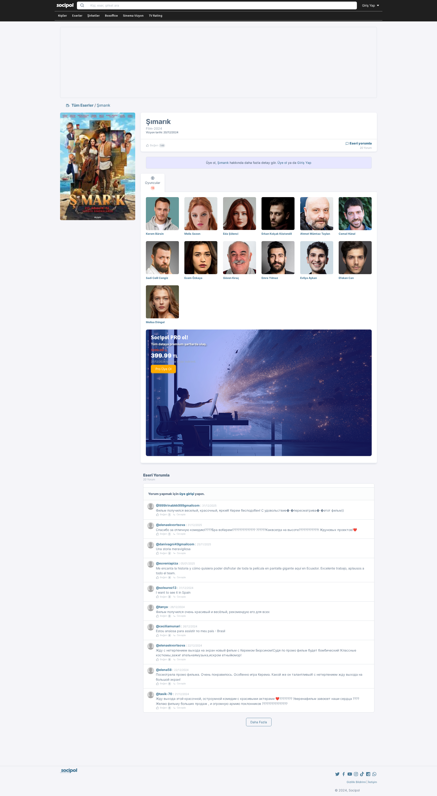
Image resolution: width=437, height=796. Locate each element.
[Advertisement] (218, 62)
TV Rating (155, 16)
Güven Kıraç (231, 278)
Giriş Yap (369, 5)
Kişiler (62, 16)
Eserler (77, 16)
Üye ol (282, 163)
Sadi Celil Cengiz (157, 278)
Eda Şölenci (230, 233)
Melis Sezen (192, 233)
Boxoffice (111, 16)
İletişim (372, 782)
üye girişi (186, 494)
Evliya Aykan (308, 278)
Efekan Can (346, 278)
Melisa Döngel (155, 322)
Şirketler (93, 16)
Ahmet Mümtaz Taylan (315, 233)
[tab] (153, 183)
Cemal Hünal (347, 233)
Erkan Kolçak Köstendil (277, 233)
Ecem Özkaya (193, 278)
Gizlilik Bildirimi (356, 782)
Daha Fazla (258, 722)
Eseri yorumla (360, 143)
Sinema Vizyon (133, 16)
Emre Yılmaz (270, 278)
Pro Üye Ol (163, 369)
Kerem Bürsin (155, 233)
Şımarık (103, 105)
